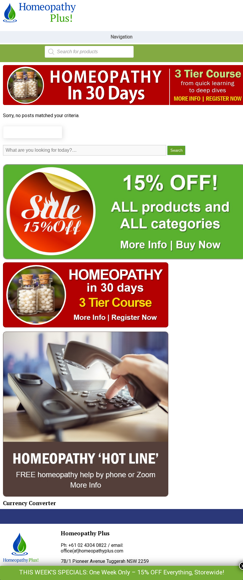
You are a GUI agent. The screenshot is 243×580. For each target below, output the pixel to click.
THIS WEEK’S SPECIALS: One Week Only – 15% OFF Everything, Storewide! (121, 572)
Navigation (121, 37)
